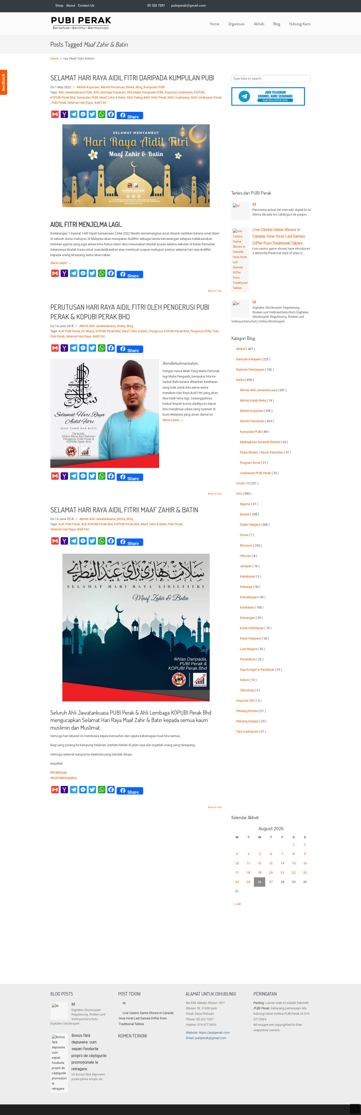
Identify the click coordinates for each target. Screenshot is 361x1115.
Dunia (247, 535)
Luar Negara (252, 649)
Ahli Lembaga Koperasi (109, 92)
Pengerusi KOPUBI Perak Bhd (169, 331)
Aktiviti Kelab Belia (257, 400)
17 (237, 872)
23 (305, 872)
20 (271, 872)
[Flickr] (304, 5)
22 (293, 872)
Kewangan (251, 618)
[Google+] (278, 5)
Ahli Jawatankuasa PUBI (75, 92)
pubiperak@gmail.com (188, 5)
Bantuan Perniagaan (255, 369)
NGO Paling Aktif (138, 97)
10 (237, 863)
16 (305, 863)
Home (54, 58)
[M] (240, 210)
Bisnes (249, 514)
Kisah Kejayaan (254, 638)
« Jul (237, 904)
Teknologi (250, 690)
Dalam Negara (255, 524)
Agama (249, 504)
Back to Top (215, 291)
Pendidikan (252, 659)
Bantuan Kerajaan (253, 359)
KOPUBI (199, 92)
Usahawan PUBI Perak (259, 473)
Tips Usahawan (251, 731)
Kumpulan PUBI (154, 87)
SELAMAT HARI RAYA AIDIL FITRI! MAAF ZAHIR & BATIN (124, 509)
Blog (139, 87)
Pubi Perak (59, 102)
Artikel (245, 349)
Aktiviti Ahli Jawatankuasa (97, 326)
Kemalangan (252, 597)
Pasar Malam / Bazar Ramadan (265, 452)
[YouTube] (298, 5)
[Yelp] (293, 5)
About (70, 5)
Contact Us (86, 5)
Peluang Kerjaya (251, 721)
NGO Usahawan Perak (206, 97)
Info (243, 493)
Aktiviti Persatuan (113, 87)
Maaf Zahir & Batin (112, 97)
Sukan (248, 680)
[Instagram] (288, 5)
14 (282, 863)
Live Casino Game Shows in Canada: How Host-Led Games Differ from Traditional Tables (278, 236)
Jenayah (250, 566)
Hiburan (248, 556)
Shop (58, 5)
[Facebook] (273, 5)
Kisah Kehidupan (256, 628)
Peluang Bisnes (251, 711)
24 (237, 882)
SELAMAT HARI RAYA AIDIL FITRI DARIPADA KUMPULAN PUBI (132, 77)
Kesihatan (252, 607)
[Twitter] (268, 5)
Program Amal (254, 462)
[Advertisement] (271, 149)
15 (293, 863)
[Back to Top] (355, 1109)
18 (248, 872)
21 (282, 872)
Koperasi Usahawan (179, 92)
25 (248, 882)
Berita (130, 87)
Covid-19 (247, 483)
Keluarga (250, 587)
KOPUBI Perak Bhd (62, 97)
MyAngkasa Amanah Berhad (264, 442)
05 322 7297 (156, 5)
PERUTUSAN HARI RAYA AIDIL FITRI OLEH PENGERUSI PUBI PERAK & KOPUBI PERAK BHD (129, 311)
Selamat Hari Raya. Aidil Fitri (87, 102)
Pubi (216, 331)
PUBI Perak (81, 23)
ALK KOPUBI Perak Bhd (97, 524)
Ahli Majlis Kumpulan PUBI (145, 92)
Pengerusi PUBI (200, 331)
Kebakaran (250, 576)
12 (259, 863)
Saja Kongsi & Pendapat (261, 669)
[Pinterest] (308, 5)
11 (248, 863)
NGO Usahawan (179, 97)
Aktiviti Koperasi (88, 87)
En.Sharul (87, 331)
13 (271, 863)
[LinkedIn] (283, 5)
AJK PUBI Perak (69, 331)
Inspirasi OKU (249, 700)
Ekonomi (251, 545)
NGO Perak (158, 97)
